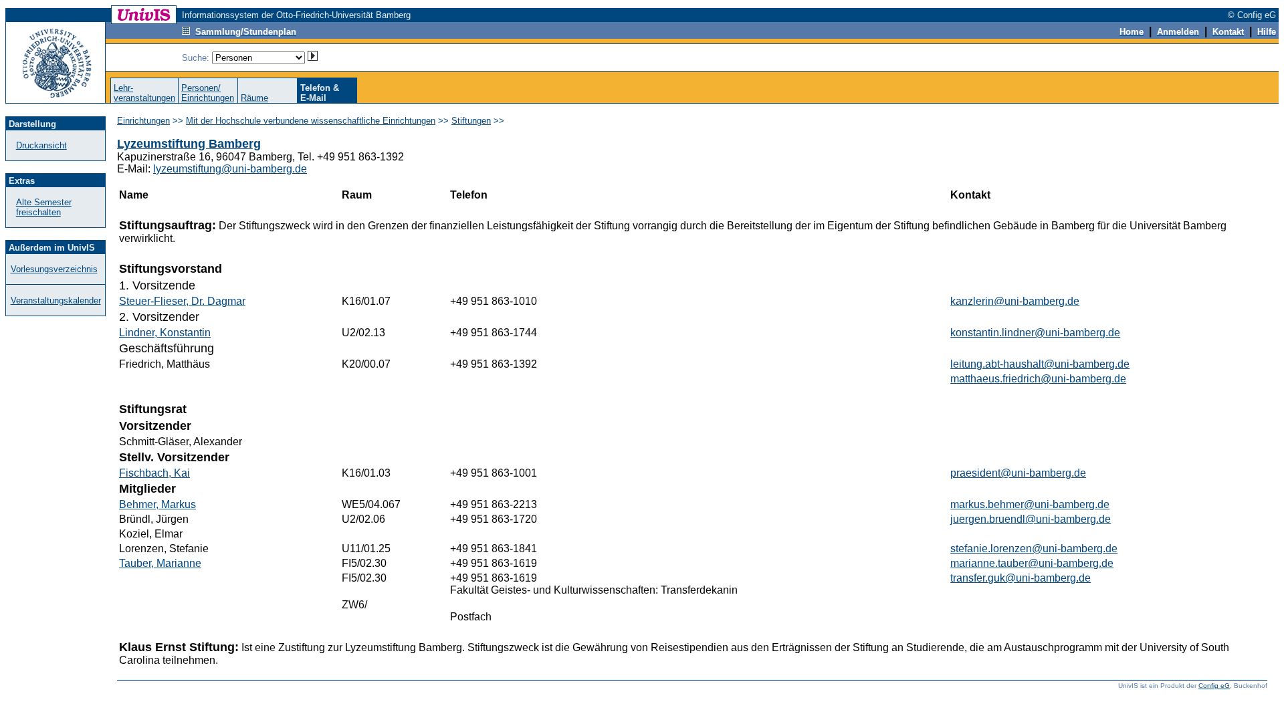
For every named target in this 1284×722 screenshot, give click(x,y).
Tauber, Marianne (160, 563)
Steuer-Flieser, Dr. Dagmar (182, 301)
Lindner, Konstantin (165, 332)
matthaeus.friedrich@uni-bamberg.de (1038, 378)
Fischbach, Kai (154, 473)
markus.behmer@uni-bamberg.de (1029, 504)
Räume (254, 98)
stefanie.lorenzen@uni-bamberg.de (1033, 548)
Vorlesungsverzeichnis (54, 269)
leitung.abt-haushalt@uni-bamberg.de (1040, 364)
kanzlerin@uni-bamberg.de (1014, 301)
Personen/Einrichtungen (207, 93)
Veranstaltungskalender (56, 300)
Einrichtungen (143, 121)
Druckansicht (41, 145)
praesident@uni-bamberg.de (1018, 473)
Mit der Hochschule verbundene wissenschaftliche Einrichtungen (310, 121)
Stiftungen (471, 121)
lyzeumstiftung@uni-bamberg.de (230, 168)
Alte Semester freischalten (44, 207)
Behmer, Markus (157, 504)
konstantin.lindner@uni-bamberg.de (1035, 332)
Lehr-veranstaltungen (144, 93)
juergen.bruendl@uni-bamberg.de (1030, 519)
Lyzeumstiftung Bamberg (189, 143)
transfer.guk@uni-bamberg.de (1020, 578)
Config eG (1214, 685)
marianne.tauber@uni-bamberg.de (1031, 563)
